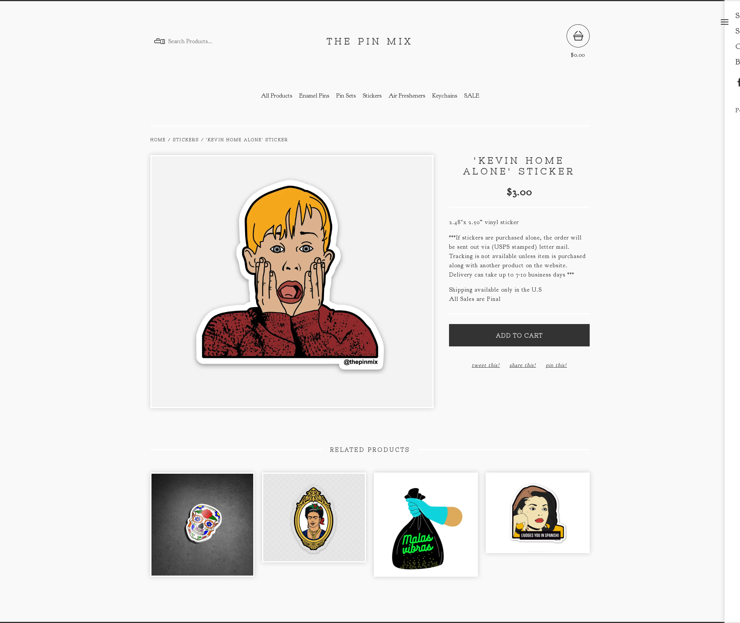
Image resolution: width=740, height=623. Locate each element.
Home (158, 139)
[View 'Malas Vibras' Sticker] (426, 528)
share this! (523, 365)
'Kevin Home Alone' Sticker (247, 139)
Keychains (444, 96)
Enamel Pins (314, 96)
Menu (724, 22)
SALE (471, 96)
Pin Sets (346, 96)
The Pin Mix (370, 41)
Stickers (372, 96)
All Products (276, 96)
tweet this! (486, 365)
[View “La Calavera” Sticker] (202, 528)
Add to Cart (519, 335)
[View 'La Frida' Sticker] (314, 528)
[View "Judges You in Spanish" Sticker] (538, 528)
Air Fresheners (406, 96)
